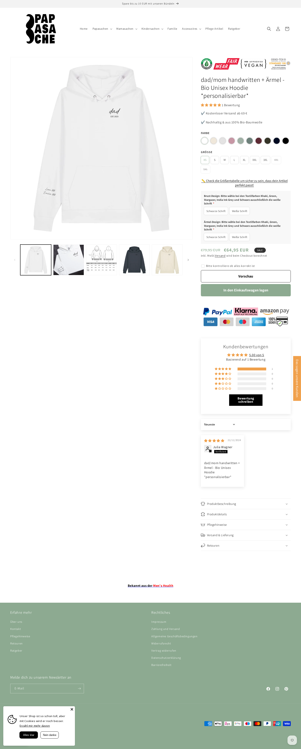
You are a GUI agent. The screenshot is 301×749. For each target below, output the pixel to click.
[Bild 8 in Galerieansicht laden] (134, 260)
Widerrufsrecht (161, 643)
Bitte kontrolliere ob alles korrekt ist (230, 266)
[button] (102, 28)
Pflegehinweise (20, 636)
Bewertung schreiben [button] (246, 400)
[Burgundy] (258, 140)
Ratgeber (16, 650)
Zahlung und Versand (165, 629)
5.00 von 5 (256, 355)
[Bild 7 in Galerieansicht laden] (101, 260)
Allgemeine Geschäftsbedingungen (174, 636)
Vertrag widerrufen (163, 650)
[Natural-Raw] (213, 140)
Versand (220, 255)
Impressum (158, 622)
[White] (204, 140)
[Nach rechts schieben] (188, 259)
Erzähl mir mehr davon (35, 726)
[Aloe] (240, 140)
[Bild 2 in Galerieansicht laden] (68, 260)
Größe (207, 152)
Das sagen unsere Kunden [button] (297, 378)
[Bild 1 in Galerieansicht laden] (35, 260)
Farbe (205, 133)
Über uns (16, 622)
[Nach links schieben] (14, 259)
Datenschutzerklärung (166, 658)
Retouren (16, 643)
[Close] (72, 709)
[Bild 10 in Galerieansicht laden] (167, 260)
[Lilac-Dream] (231, 140)
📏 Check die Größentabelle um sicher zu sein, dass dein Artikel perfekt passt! (244, 183)
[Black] (285, 140)
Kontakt (15, 629)
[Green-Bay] (249, 140)
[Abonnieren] (79, 688)
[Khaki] (267, 140)
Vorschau (245, 276)
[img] (214, 441)
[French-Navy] (276, 140)
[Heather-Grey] (222, 140)
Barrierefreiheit (161, 665)
